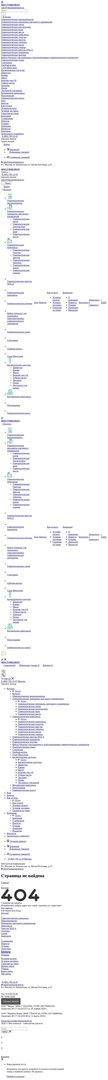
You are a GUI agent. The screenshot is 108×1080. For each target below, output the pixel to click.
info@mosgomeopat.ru (13, 162)
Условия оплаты (9, 958)
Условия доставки (9, 961)
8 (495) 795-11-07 (10, 136)
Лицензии (6, 948)
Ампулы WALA (8, 928)
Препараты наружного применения (18, 923)
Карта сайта (7, 971)
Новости (5, 943)
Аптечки (5, 931)
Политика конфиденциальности (16, 1021)
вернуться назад (13, 910)
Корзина (5, 1056)
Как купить (17, 803)
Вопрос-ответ (7, 966)
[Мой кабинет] (2, 657)
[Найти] (3, 14)
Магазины (6, 974)
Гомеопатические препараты (15, 918)
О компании (7, 941)
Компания (17, 818)
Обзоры (5, 969)
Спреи (4, 933)
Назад (18, 691)
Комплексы (6, 926)
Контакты (6, 952)
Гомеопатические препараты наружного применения (43, 704)
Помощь (5, 955)
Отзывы (5, 946)
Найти (4, 1032)
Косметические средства (29, 762)
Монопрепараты (9, 921)
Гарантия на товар (10, 963)
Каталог (16, 693)
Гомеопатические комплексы (32, 721)
